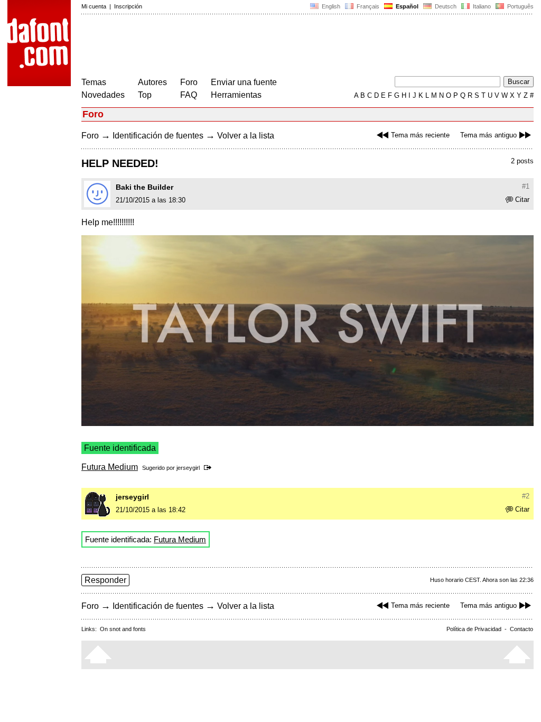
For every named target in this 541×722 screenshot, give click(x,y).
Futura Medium (109, 466)
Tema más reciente (420, 135)
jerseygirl (188, 468)
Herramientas (236, 94)
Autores (152, 82)
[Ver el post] (209, 468)
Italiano (481, 6)
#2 (525, 496)
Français (367, 6)
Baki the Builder (144, 187)
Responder (105, 580)
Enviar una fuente (244, 82)
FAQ (188, 94)
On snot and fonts (123, 629)
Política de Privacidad (473, 629)
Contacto (521, 629)
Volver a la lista (245, 135)
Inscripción (128, 6)
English (330, 6)
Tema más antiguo (488, 135)
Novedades (103, 94)
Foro (189, 82)
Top (145, 94)
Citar (522, 199)
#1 (525, 186)
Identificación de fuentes (158, 135)
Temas (93, 82)
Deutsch (445, 6)
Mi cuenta (93, 6)
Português (519, 6)
